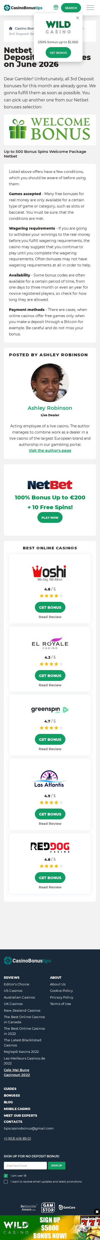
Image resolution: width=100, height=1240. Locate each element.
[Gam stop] (48, 1207)
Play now (50, 517)
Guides (10, 1089)
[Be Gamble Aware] (29, 1207)
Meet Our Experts (20, 1115)
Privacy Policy (61, 997)
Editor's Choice (16, 984)
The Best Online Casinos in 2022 (24, 1031)
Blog (8, 1102)
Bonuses (12, 1095)
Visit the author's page (50, 450)
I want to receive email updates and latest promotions (46, 1181)
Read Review (50, 617)
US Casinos (13, 990)
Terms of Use (60, 1004)
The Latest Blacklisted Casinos (22, 1042)
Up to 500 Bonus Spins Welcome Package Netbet (45, 154)
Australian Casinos (19, 997)
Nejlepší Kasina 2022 (21, 1052)
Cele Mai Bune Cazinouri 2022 (17, 1072)
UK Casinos (13, 1004)
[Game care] (67, 1207)
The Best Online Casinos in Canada (24, 1019)
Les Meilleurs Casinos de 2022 (24, 1060)
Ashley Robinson (50, 408)
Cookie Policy (61, 990)
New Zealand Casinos (22, 1010)
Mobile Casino (17, 1109)
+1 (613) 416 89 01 (17, 1138)
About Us (57, 984)
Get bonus (58, 53)
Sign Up (56, 1165)
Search (71, 8)
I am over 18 (18, 1175)
